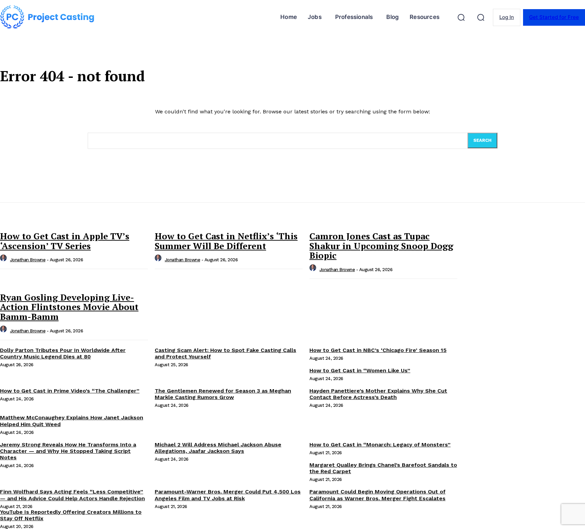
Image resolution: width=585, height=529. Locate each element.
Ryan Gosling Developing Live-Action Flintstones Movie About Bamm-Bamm (69, 306)
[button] (461, 17)
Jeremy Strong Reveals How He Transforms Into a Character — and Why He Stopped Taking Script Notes (68, 451)
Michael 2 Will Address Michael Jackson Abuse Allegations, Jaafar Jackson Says (218, 447)
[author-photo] (4, 259)
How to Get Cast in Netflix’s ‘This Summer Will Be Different (226, 240)
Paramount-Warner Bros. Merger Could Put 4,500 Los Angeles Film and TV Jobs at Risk (228, 494)
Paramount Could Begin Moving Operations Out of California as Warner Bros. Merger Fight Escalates (377, 494)
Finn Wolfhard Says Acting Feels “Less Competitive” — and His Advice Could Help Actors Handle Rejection (72, 494)
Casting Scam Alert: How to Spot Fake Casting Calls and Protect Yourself (225, 353)
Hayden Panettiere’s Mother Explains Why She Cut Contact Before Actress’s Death (378, 394)
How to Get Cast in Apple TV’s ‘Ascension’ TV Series (64, 240)
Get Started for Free (554, 17)
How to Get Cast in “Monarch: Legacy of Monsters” (380, 444)
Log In (506, 17)
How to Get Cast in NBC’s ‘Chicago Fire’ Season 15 (378, 350)
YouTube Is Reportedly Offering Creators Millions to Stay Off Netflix (71, 515)
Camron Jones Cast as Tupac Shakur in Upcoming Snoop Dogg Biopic (381, 245)
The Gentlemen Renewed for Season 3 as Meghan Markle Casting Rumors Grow (223, 394)
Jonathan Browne (28, 259)
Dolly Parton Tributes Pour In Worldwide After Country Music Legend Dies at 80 (63, 353)
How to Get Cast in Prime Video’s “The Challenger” (69, 391)
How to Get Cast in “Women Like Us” (359, 370)
